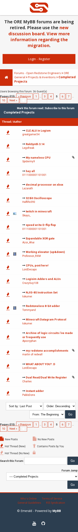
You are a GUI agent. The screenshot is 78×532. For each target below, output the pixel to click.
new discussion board (38, 30)
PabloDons (28, 394)
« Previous (24, 96)
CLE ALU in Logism (38, 130)
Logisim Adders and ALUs (43, 279)
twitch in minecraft (39, 211)
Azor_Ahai (28, 242)
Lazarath (27, 188)
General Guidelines (29, 503)
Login (32, 59)
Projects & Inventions (42, 77)
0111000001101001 (34, 174)
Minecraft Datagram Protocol (46, 319)
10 (3, 100)
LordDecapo (29, 269)
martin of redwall (32, 354)
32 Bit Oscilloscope (39, 198)
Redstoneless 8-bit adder (43, 306)
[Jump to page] (23, 100)
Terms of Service (52, 498)
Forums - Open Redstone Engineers (37, 73)
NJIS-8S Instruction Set (41, 292)
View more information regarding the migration (40, 40)
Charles (27, 381)
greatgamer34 (30, 134)
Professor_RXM (31, 256)
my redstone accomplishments (47, 350)
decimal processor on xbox (44, 184)
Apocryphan (29, 340)
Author (17, 121)
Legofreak (28, 147)
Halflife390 (28, 201)
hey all (30, 171)
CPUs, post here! (37, 265)
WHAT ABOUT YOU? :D (40, 364)
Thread (6, 121)
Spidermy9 (28, 161)
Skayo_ (26, 215)
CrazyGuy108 (30, 283)
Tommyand (29, 310)
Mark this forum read (30, 108)
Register (44, 59)
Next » (13, 100)
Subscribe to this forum (59, 108)
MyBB (56, 511)
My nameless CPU (38, 157)
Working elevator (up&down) (45, 252)
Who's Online (28, 498)
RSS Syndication (55, 503)
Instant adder (35, 391)
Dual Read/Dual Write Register (46, 377)
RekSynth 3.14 (35, 144)
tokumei (27, 296)
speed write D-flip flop (41, 225)
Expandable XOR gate (40, 238)
